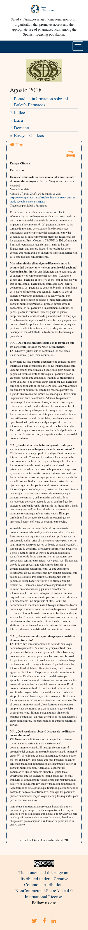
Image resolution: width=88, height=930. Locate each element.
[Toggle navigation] (78, 46)
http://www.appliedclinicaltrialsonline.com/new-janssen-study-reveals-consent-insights (43, 199)
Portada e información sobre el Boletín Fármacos (41, 101)
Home (20, 144)
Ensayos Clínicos (29, 135)
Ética (18, 120)
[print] (71, 156)
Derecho (21, 127)
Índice (19, 112)
